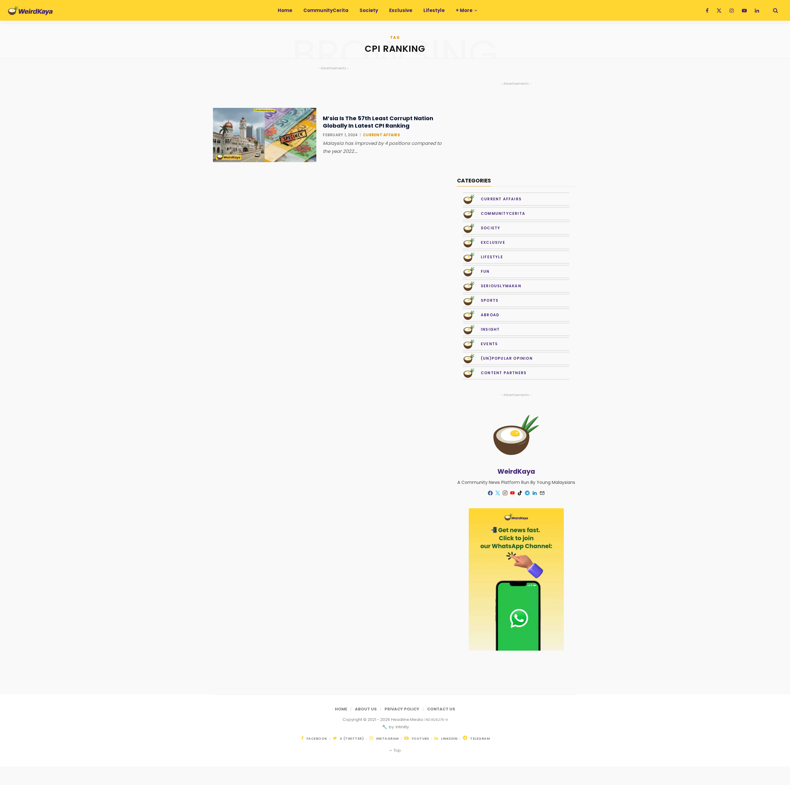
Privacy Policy (402, 709)
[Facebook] (490, 493)
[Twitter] (498, 493)
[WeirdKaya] (30, 10)
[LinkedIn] (535, 493)
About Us (366, 709)
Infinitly (402, 727)
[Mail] (542, 493)
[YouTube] (512, 493)
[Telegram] (527, 493)
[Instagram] (505, 493)
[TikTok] (520, 493)
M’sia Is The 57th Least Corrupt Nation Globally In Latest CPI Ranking (378, 122)
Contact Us (441, 709)
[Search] (773, 10)
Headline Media (407, 719)
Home (341, 709)
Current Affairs (381, 134)
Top (397, 750)
